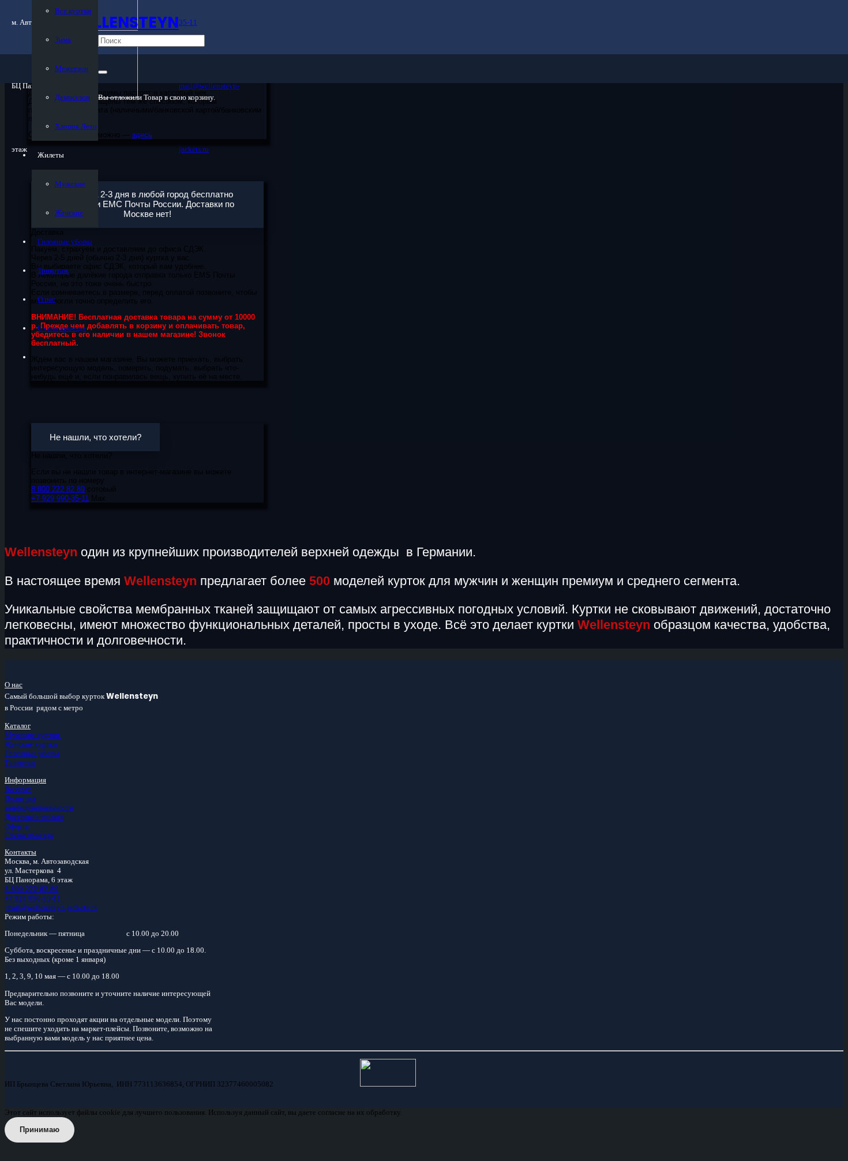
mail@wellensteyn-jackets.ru (51, 907)
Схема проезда (29, 835)
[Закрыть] (102, 72)
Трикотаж (20, 762)
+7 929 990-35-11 (33, 898)
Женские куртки (31, 744)
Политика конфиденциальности (39, 803)
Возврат (18, 789)
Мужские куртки (33, 735)
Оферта (17, 826)
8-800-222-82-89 (31, 889)
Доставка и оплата (34, 816)
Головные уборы (32, 753)
